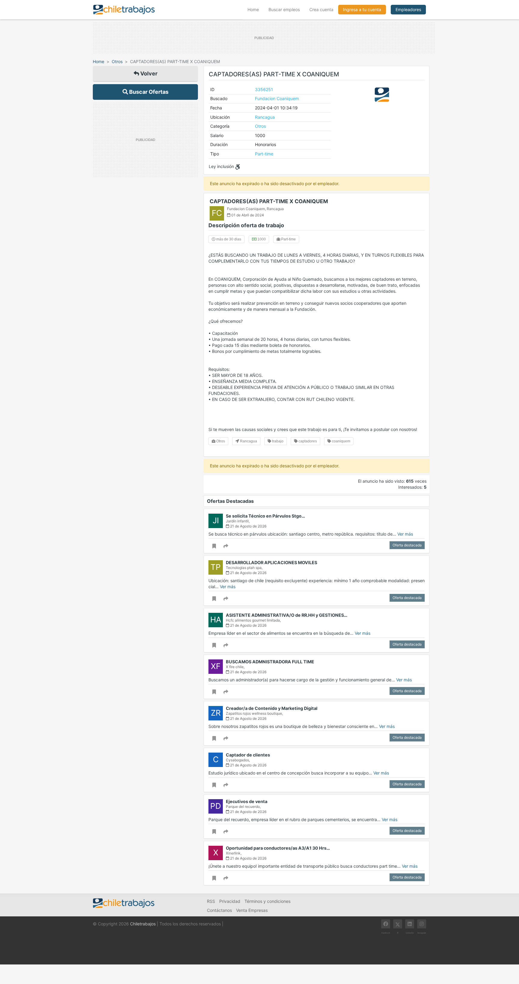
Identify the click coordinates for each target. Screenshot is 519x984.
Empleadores (408, 9)
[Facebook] (385, 923)
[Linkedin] (409, 923)
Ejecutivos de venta (246, 801)
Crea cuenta (321, 9)
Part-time (264, 153)
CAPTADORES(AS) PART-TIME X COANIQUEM (269, 201)
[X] (397, 923)
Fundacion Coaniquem (277, 98)
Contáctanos (219, 910)
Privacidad (229, 901)
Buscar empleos (284, 9)
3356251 (264, 89)
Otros (117, 61)
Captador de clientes (248, 754)
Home (255, 9)
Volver (148, 73)
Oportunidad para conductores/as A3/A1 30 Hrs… (278, 848)
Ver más (405, 533)
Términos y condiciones (267, 901)
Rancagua (265, 117)
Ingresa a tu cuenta (362, 9)
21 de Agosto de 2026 (247, 526)
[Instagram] (421, 923)
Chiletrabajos (143, 923)
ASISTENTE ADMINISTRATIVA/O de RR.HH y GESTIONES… (287, 615)
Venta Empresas (252, 910)
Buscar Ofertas (148, 92)
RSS (211, 901)
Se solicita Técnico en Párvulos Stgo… (265, 515)
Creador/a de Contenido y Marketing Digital (271, 708)
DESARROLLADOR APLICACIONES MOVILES (271, 562)
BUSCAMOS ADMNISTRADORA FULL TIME (270, 661)
